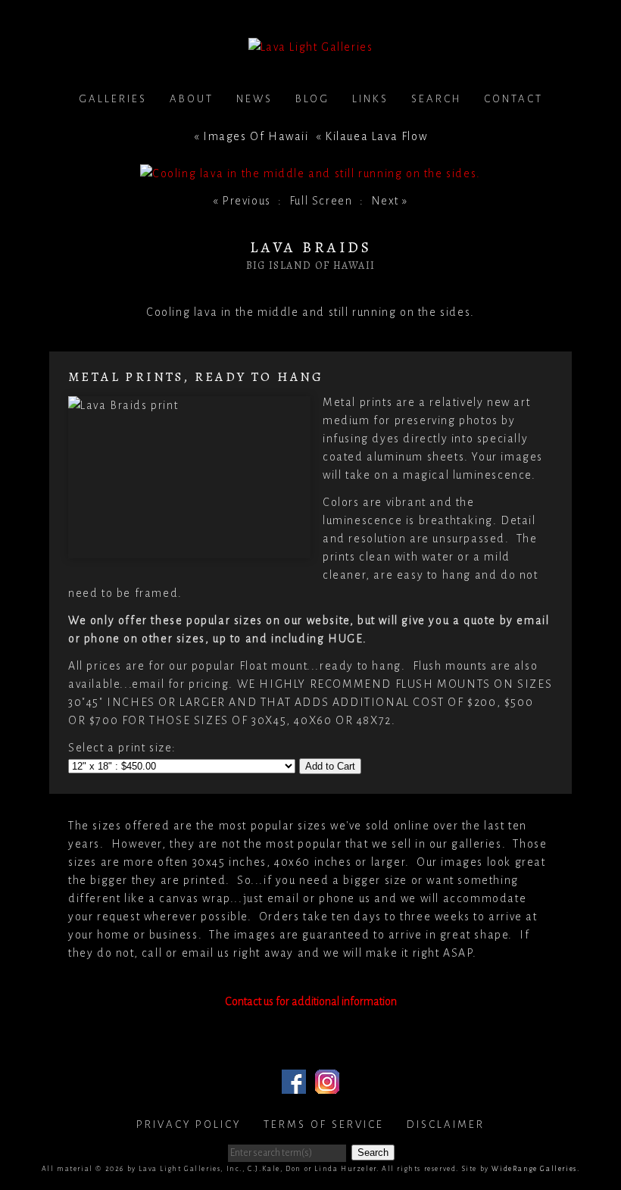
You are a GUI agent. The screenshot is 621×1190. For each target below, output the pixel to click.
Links (370, 99)
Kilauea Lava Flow (376, 136)
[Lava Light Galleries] (310, 47)
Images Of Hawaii (256, 136)
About (192, 99)
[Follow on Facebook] (294, 1085)
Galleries (113, 99)
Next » (390, 201)
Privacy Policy (188, 1124)
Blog (312, 99)
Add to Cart (330, 766)
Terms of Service (324, 1124)
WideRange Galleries (533, 1169)
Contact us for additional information (311, 1001)
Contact (513, 99)
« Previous (242, 201)
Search (436, 99)
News (254, 99)
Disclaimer (446, 1124)
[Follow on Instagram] (327, 1085)
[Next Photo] (310, 173)
